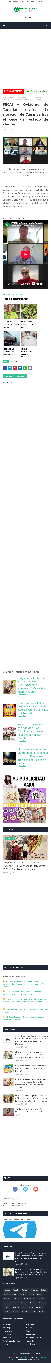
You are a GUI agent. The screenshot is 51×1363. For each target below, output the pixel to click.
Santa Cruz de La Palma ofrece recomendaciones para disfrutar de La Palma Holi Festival (33, 708)
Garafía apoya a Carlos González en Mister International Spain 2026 (30, 1110)
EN (12, 1198)
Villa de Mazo (31, 1344)
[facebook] (21, 17)
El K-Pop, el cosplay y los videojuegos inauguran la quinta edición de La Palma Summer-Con (24, 1018)
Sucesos (7, 1298)
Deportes (34, 1290)
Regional (11, 98)
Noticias (7, 1290)
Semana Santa (27, 1307)
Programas (17, 1298)
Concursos (41, 1298)
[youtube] (30, 17)
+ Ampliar (22, 694)
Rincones (25, 1311)
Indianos (16, 1307)
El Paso (29, 1328)
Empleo (32, 1303)
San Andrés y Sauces (33, 1337)
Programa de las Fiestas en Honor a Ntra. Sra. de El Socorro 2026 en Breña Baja (30, 1068)
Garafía (29, 1331)
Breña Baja (7, 1328)
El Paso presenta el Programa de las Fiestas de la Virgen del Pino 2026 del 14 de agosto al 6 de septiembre (31, 1055)
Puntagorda (30, 1334)
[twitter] (25, 17)
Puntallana (7, 1337)
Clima (6, 1311)
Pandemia (42, 1303)
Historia (7, 1307)
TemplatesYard (23, 1357)
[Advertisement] (25, 58)
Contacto (36, 1353)
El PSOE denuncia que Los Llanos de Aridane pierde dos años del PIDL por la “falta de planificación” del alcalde (31, 1098)
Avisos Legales (25, 1353)
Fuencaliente (7, 1331)
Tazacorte (30, 1341)
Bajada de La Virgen (11, 1303)
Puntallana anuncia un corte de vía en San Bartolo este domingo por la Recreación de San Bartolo (32, 731)
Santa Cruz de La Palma (11, 1341)
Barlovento (7, 1324)
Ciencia (40, 1311)
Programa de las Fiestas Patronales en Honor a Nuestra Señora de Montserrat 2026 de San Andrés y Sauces (31, 684)
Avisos (39, 1294)
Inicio (5, 98)
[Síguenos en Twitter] (25, 1191)
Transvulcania (29, 1298)
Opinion (24, 1303)
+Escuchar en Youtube (13, 294)
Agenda (16, 1290)
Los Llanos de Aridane (11, 1334)
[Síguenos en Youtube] (35, 1191)
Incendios (39, 1307)
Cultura (43, 1290)
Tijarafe (5, 1344)
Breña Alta (30, 1324)
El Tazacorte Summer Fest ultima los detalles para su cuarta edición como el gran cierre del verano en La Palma (33, 756)
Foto (33, 1311)
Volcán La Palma (10, 1294)
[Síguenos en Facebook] (15, 1191)
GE (16, 1198)
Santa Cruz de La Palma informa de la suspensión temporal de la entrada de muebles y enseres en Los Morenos (31, 1040)
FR (19, 1198)
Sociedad (22, 1294)
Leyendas (15, 1311)
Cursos (31, 1294)
